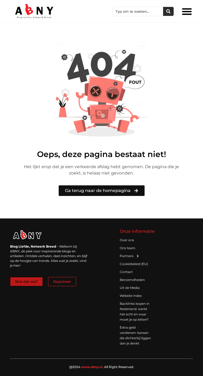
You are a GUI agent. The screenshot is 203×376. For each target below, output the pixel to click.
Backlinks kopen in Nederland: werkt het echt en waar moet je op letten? (134, 311)
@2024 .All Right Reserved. (101, 367)
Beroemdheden (132, 280)
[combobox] (138, 11)
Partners (126, 256)
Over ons (127, 240)
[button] (187, 11)
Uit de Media (130, 288)
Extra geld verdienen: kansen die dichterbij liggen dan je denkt (135, 335)
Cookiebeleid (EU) (134, 264)
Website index (131, 296)
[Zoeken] (168, 11)
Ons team (127, 248)
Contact (126, 272)
